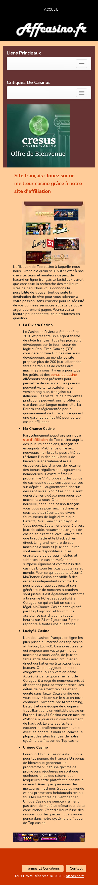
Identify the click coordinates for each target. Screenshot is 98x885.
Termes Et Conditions (43, 868)
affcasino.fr (75, 876)
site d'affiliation (35, 439)
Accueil (51, 9)
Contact (76, 868)
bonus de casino (64, 374)
